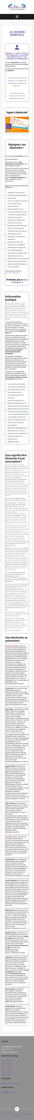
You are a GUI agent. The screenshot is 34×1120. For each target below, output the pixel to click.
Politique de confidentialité (11, 1083)
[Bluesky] (2, 1092)
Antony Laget (6, 1066)
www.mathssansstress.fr (13, 733)
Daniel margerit (7, 1063)
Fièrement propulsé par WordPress (12, 1114)
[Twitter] (13, 1092)
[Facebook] (4, 1092)
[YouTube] (8, 1092)
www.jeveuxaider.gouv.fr (12, 273)
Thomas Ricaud (6, 1074)
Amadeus (29, 1114)
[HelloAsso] (12, 1092)
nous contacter (19, 281)
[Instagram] (6, 1092)
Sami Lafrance (6, 1072)
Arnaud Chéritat (7, 1061)
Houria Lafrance (7, 1069)
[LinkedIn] (10, 1092)
